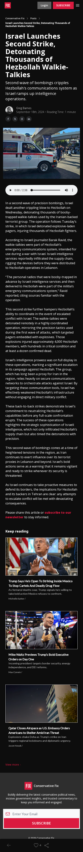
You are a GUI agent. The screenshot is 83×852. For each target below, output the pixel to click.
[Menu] (77, 5)
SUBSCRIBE (63, 5)
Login (44, 5)
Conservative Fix (15, 18)
